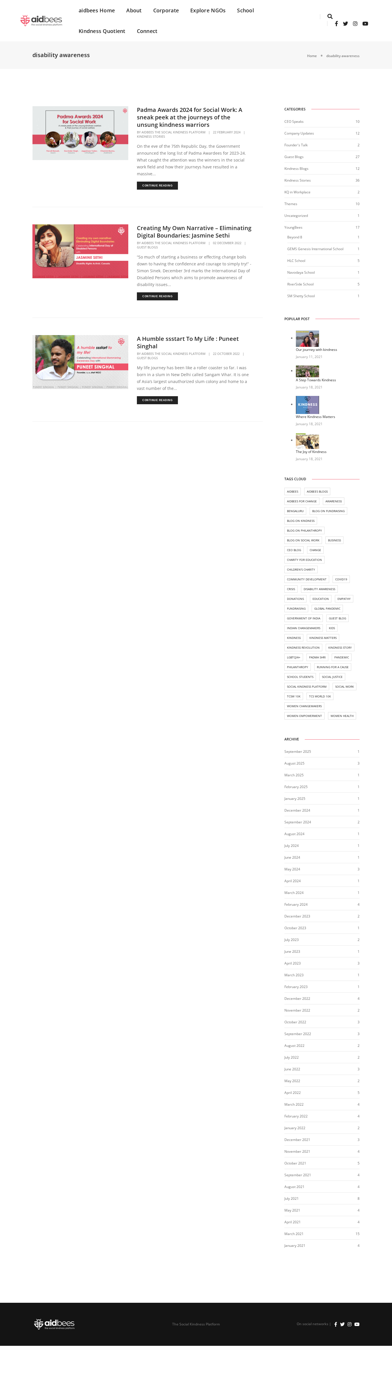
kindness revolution (303, 648)
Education (321, 599)
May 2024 (292, 869)
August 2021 (294, 1186)
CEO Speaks (294, 121)
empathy (344, 599)
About (133, 10)
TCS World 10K (320, 696)
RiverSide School (300, 284)
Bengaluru (295, 511)
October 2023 (295, 928)
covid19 (341, 579)
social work (344, 687)
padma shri (317, 657)
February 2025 (296, 786)
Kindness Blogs (296, 168)
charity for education (304, 560)
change (315, 550)
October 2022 (295, 1022)
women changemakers (304, 706)
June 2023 (292, 951)
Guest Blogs (147, 247)
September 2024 (297, 822)
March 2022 (294, 1104)
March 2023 (294, 975)
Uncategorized (296, 215)
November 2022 (297, 1010)
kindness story (340, 648)
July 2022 (291, 1057)
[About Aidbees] (41, 20)
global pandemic (327, 608)
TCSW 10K (293, 696)
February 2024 (296, 904)
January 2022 (294, 1127)
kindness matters (323, 638)
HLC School (296, 260)
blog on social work (303, 540)
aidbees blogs (317, 491)
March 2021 (294, 1233)
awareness (333, 501)
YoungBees (293, 227)
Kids (332, 628)
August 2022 (294, 1045)
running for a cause (333, 667)
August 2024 (294, 833)
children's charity (301, 569)
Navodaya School (301, 272)
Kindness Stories (151, 137)
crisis (291, 589)
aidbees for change (302, 501)
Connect (147, 31)
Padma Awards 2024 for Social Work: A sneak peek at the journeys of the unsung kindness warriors (189, 117)
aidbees (292, 491)
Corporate (166, 10)
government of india (303, 618)
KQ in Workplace (297, 192)
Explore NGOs (208, 10)
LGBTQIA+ (293, 657)
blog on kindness (301, 521)
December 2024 (297, 810)
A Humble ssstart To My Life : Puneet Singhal (188, 342)
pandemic (341, 657)
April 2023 (292, 963)
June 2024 (292, 857)
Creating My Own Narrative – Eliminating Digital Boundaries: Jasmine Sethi (194, 231)
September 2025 (297, 751)
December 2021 (297, 1139)
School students (300, 677)
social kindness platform (307, 687)
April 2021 (292, 1222)
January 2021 (294, 1245)
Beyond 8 (294, 237)
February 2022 (296, 1116)
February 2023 (296, 986)
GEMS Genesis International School (315, 248)
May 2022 (292, 1080)
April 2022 (292, 1092)
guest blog (337, 618)
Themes (290, 203)
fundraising (296, 608)
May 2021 (292, 1210)
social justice (332, 677)
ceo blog (294, 550)
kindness (294, 638)
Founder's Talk (296, 145)
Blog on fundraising (328, 511)
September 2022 (297, 1033)
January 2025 (294, 798)
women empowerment (304, 716)
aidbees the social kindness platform (173, 132)
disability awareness (319, 589)
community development (307, 579)
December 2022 (297, 998)
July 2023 (291, 939)
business (334, 540)
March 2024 (294, 892)
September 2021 (297, 1175)
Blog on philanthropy (304, 530)
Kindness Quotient (102, 31)
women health (342, 716)
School (245, 10)
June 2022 (292, 1069)
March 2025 (294, 775)
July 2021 (291, 1198)
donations (295, 599)
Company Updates (299, 133)
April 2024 (292, 880)
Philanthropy (297, 667)
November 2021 (297, 1151)
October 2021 (295, 1163)
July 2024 (291, 845)
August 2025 (294, 763)
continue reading (157, 185)
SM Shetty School (301, 295)
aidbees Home (97, 10)
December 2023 (297, 916)
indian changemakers (303, 628)
